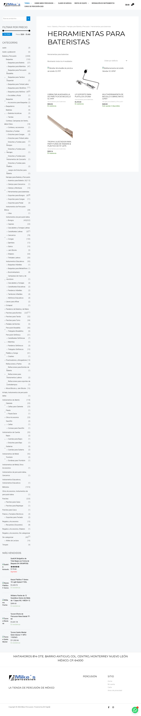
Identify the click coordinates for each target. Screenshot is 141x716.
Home (110, 681)
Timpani (5, 545)
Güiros (10, 246)
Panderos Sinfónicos (15, 346)
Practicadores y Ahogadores (16, 360)
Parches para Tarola (13, 317)
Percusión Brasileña (13, 328)
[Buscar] (28, 18)
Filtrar (7, 34)
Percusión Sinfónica (13, 335)
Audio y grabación (8, 52)
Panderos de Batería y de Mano (17, 309)
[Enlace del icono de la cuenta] (136, 5)
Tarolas (10, 117)
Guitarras (9, 446)
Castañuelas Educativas (16, 287)
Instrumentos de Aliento (11, 400)
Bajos (8, 436)
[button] (31, 3)
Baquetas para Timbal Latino (18, 84)
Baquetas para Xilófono (16, 92)
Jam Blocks (12, 250)
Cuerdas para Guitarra (16, 450)
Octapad (9, 305)
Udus (10, 213)
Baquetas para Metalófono (18, 268)
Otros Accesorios (12, 417)
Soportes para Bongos (16, 195)
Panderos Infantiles (15, 290)
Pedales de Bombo (13, 324)
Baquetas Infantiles (15, 265)
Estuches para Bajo (15, 443)
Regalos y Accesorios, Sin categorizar (16, 533)
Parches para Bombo (14, 313)
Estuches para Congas (16, 134)
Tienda (27, 3)
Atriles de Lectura (12, 541)
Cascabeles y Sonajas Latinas (19, 228)
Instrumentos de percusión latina (18, 217)
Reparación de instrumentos (103, 3)
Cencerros (12, 235)
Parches (5, 499)
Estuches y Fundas (13, 131)
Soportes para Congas (16, 199)
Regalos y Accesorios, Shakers (13, 529)
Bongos (11, 220)
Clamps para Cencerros (16, 184)
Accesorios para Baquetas (17, 103)
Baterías (9, 110)
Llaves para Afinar (12, 302)
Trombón (9, 457)
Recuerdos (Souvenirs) (14, 525)
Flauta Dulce (12, 414)
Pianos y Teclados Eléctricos (12, 514)
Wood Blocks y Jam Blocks (16, 388)
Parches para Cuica (9, 510)
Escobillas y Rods (14, 95)
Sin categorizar (7, 537)
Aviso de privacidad (115, 690)
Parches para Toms (13, 320)
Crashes (11, 356)
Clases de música (65, 3)
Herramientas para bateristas (18, 192)
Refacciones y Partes (14, 364)
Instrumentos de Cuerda (11, 432)
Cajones (11, 224)
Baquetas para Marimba (16, 66)
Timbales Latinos (14, 258)
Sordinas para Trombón (16, 461)
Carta (110, 687)
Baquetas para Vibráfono (17, 88)
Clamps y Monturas (15, 188)
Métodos (5, 487)
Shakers (11, 254)
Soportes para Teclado (14, 517)
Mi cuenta (111, 684)
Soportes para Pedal (15, 203)
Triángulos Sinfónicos (15, 349)
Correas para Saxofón (16, 428)
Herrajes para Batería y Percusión (18, 177)
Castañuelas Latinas (15, 232)
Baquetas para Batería (16, 63)
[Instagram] (113, 707)
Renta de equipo (81, 3)
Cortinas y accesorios (16, 127)
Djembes (11, 243)
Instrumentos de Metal (10, 454)
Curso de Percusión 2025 (33, 6)
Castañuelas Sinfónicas (16, 338)
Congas (11, 239)
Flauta (8, 410)
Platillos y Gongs (12, 353)
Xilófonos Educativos (15, 298)
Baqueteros (10, 106)
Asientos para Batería (16, 180)
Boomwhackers (14, 272)
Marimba (11, 342)
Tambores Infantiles (15, 294)
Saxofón (9, 421)
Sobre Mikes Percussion (44, 3)
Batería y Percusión (9, 56)
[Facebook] (109, 707)
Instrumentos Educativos (15, 261)
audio (4, 48)
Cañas (10, 424)
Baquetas (9, 59)
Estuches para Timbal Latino (18, 138)
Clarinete (9, 403)
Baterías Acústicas (15, 113)
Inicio (49, 26)
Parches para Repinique (14, 506)
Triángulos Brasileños (15, 331)
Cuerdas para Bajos (15, 439)
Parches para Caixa (13, 502)
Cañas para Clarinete (15, 407)
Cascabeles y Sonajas (16, 283)
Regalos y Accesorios (10, 521)
